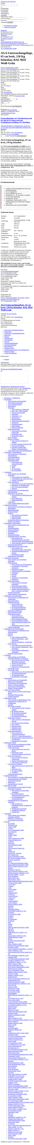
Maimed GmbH (12, 1006)
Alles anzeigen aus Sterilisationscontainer (18, 616)
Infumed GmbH (12, 987)
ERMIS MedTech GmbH (15, 937)
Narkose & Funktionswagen (20, 761)
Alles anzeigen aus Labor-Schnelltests (22, 483)
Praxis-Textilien (12, 437)
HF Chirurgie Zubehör (14, 706)
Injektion (10, 513)
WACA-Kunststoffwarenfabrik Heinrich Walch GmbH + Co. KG (19, 1126)
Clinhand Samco (12, 893)
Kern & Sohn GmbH (14, 992)
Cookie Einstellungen (10, 353)
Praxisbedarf (8, 399)
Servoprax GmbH (13, 1089)
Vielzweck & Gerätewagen (19, 762)
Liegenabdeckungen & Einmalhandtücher (20, 450)
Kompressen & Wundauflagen (16, 686)
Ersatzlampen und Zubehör (19, 741)
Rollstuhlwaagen (16, 728)
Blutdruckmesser (16, 419)
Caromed (10, 886)
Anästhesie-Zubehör (14, 817)
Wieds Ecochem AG (14, 1130)
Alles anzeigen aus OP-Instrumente (22, 564)
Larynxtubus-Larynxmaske (15, 820)
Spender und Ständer (14, 521)
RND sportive (12, 1067)
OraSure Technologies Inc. (15, 1039)
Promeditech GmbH (13, 1056)
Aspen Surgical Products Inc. (16, 848)
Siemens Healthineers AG (15, 1092)
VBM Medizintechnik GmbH (16, 1120)
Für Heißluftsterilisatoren (19, 609)
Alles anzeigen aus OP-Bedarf (16, 657)
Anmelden (10, 22)
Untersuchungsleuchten (14, 731)
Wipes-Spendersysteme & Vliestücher (22, 543)
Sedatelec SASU (13, 1082)
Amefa (10, 837)
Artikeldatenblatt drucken (8, 113)
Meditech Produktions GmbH (16, 1015)
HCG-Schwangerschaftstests (20, 487)
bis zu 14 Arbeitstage (13, 134)
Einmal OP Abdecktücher (19, 663)
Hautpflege (11, 533)
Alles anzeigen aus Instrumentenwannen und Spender (21, 548)
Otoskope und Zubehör (18, 413)
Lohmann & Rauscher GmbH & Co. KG (19, 1003)
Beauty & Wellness (13, 439)
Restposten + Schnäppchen (12, 398)
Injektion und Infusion (10, 505)
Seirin (13, 467)
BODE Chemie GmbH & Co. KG (18, 866)
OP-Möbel (15, 772)
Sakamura (11, 1072)
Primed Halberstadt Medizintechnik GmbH (20, 1054)
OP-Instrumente (12, 563)
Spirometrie (15, 414)
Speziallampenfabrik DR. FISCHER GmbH (20, 1102)
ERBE (10, 934)
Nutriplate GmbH (13, 1034)
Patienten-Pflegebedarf (10, 775)
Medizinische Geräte (10, 698)
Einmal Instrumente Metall (19, 586)
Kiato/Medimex (12, 993)
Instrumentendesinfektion (15, 545)
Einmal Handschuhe (14, 429)
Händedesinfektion (13, 528)
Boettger (10, 868)
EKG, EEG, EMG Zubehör (20, 411)
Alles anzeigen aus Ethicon (19, 637)
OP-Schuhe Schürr (13, 668)
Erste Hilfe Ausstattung (14, 789)
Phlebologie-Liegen (17, 752)
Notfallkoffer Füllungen (18, 810)
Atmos (10, 850)
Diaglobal (11, 906)
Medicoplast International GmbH (17, 1011)
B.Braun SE (11, 851)
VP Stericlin (11, 1124)
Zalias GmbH (12, 1135)
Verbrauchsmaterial (13, 696)
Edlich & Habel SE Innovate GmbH (18, 927)
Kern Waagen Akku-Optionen (20, 723)
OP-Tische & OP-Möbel (15, 764)
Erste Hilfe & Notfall (10, 785)
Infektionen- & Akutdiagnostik (20, 485)
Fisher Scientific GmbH (15, 944)
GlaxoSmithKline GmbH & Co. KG (18, 955)
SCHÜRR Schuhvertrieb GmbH (17, 1081)
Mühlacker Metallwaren (15, 1030)
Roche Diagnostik (13, 1069)
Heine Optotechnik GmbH (15, 965)
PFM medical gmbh (13, 1053)
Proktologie (15, 579)
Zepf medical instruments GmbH (17, 1138)
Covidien (10, 899)
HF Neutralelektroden (18, 714)
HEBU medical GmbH (14, 964)
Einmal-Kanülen (16, 516)
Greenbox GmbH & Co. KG (16, 960)
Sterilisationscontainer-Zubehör (20, 625)
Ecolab (10, 926)
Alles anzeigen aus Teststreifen (20, 477)
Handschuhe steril (17, 434)
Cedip (9, 888)
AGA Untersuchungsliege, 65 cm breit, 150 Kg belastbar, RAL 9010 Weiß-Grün (16, 307)
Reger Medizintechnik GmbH (16, 1064)
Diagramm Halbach (13, 909)
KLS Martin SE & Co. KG (15, 998)
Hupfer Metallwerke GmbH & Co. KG (19, 983)
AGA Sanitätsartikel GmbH (16, 830)
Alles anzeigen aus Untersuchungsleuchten (18, 733)
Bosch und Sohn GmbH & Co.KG (18, 871)
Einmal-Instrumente (13, 581)
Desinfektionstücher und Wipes (17, 536)
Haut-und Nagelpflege (18, 446)
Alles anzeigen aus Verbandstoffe (17, 680)
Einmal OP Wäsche (17, 665)
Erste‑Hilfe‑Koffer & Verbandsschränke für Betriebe (20, 794)
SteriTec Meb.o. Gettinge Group (17, 1109)
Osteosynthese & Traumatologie (17, 594)
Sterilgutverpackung (13, 602)
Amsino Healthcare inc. (14, 840)
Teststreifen (11, 475)
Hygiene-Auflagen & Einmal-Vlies (22, 444)
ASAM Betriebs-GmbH (15, 845)
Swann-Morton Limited (14, 1110)
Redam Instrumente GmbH (15, 1063)
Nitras (9, 1031)
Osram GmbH (12, 1041)
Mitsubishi (11, 1026)
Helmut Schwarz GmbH (15, 968)
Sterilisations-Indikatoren (15, 610)
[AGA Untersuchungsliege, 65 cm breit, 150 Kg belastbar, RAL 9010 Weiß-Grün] (17, 299)
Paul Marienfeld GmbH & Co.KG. (18, 1049)
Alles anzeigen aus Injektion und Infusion (20, 507)
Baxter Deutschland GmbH (16, 856)
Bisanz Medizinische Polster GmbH (18, 865)
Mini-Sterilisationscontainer (19, 619)
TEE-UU (10, 1114)
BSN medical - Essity (14, 879)
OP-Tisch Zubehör (17, 771)
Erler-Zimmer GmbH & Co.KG (17, 935)
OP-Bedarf (7, 655)
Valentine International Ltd (15, 1119)
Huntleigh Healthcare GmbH (16, 982)
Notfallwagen (15, 812)
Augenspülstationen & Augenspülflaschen (18, 798)
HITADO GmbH (13, 973)
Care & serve (12, 884)
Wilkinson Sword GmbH (15, 1132)
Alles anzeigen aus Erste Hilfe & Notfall (19, 787)
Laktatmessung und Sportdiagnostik (18, 490)
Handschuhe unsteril (17, 436)
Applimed (11, 841)
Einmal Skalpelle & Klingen (20, 587)
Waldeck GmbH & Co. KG (16, 1129)
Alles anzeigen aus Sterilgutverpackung (17, 605)
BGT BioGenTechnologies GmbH (18, 863)
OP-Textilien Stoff (13, 670)
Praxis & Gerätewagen (14, 756)
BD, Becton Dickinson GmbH (16, 858)
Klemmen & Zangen (17, 569)
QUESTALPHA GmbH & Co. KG (18, 1059)
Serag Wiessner (12, 643)
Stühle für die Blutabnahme (16, 746)
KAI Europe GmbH (13, 990)
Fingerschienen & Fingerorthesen (17, 683)
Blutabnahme (12, 508)
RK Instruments (12, 1066)
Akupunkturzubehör (14, 457)
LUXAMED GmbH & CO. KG (17, 1005)
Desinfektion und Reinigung (12, 523)
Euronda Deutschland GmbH (16, 940)
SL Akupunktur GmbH (14, 1096)
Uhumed (10, 1115)
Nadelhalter (15, 573)
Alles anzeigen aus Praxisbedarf (17, 401)
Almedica (11, 833)
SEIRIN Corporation (14, 1084)
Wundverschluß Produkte (15, 653)
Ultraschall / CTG (17, 416)
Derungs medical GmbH (15, 904)
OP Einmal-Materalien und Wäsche (18, 658)
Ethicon (10, 635)
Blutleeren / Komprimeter (15, 818)
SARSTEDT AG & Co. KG (16, 1076)
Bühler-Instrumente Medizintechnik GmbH (20, 881)
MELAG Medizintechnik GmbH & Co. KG (20, 1020)
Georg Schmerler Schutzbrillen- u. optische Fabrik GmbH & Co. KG (20, 949)
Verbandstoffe (8, 678)
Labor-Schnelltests (13, 482)
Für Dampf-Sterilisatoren (19, 607)
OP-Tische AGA (16, 769)
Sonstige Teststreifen (17, 480)
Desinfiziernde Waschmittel (19, 676)
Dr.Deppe (11, 916)
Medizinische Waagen (14, 718)
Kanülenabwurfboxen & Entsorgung (18, 520)
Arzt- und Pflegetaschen (15, 404)
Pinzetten (14, 574)
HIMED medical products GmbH (17, 972)
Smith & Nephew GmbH (15, 1097)
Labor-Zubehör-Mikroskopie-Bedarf (18, 503)
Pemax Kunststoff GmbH (15, 1051)
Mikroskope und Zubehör (15, 493)
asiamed (14, 465)
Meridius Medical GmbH (15, 1023)
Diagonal (10, 907)
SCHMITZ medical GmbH (16, 1077)
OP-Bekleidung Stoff (18, 675)
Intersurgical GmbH (13, 988)
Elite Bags (11, 931)
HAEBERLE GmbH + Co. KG (17, 962)
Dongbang (11, 912)
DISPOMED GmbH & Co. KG (17, 911)
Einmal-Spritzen (16, 518)
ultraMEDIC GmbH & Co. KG (17, 1117)
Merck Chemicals (13, 1021)
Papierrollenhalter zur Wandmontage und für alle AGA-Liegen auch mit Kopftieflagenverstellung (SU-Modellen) (16, 120)
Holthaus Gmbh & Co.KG (15, 975)
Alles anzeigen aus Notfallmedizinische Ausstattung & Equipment (22, 805)
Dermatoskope (16, 417)
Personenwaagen (16, 726)
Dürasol (10, 924)
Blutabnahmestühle (13, 510)
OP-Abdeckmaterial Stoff (19, 673)
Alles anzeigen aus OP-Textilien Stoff (22, 672)
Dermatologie (12, 406)
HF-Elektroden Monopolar (19, 716)
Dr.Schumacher (12, 919)
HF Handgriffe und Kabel (19, 713)
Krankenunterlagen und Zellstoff (17, 779)
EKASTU (11, 929)
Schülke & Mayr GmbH (15, 1079)
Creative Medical (13, 901)
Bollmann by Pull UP (14, 870)
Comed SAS (11, 898)
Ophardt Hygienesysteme (15, 1038)
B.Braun (10, 634)
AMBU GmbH (12, 835)
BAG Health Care (13, 855)
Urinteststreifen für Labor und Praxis (22, 479)
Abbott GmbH (12, 827)
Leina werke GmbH (13, 1000)
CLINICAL (11, 894)
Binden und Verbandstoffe (15, 681)
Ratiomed (11, 1061)
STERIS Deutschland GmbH (16, 1105)
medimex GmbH (13, 1013)
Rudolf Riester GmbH (14, 1071)
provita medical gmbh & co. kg (17, 1058)
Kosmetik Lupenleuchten (19, 447)
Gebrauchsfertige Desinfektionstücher (22, 541)
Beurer (10, 861)
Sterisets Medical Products (15, 1107)
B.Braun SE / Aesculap (14, 853)
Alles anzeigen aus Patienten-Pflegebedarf (20, 777)
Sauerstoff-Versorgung (14, 780)
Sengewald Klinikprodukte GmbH (18, 1086)
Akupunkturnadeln (13, 460)
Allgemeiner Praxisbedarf (15, 403)
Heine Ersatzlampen (17, 427)
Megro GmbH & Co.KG (15, 1018)
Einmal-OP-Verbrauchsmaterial (20, 667)
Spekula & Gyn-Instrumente (20, 578)
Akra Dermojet (12, 832)
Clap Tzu (10, 891)
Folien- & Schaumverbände (16, 685)
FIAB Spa (11, 942)
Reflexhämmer (16, 426)
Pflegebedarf (11, 782)
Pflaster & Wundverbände (15, 688)
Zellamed (10, 1137)
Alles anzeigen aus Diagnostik (20, 409)
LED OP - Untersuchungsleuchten (21, 736)
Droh (9, 922)
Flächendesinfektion (13, 535)
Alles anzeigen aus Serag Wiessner (21, 645)
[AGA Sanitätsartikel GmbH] (9, 67)
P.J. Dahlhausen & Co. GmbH (16, 1044)
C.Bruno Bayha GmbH (14, 883)
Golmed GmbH (12, 957)
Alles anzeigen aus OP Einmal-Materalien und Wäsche (20, 661)
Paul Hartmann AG (13, 1048)
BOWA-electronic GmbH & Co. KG (18, 873)
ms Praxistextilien (13, 1028)
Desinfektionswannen (18, 554)
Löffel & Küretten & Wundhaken (21, 571)
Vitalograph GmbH (13, 1122)
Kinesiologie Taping (14, 459)
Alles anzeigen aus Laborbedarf (17, 474)
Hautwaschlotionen (13, 530)
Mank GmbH (12, 1008)
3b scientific (11, 823)
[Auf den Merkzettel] (1, 108)
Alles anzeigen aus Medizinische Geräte (19, 700)
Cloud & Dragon (13, 896)
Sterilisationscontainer (14, 614)
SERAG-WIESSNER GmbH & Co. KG (19, 1087)
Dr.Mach (10, 917)
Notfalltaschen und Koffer (19, 808)
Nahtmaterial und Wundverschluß (14, 629)
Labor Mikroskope (17, 498)
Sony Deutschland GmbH (15, 1100)
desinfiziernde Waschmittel (15, 556)
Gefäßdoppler (12, 703)
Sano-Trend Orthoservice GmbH (17, 1074)
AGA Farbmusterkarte (7, 271)
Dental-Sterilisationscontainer (20, 620)
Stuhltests (14, 488)
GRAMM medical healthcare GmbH (18, 959)
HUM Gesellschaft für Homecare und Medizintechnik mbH (19, 979)
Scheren (14, 576)
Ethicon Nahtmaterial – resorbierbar (22, 642)
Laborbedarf (7, 472)
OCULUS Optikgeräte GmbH (16, 1036)
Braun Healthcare (13, 876)
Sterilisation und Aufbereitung (12, 596)
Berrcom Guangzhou (14, 860)
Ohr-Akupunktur (16, 470)
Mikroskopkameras (17, 500)
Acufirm (10, 828)
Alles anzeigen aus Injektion (20, 515)
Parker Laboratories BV (15, 1046)
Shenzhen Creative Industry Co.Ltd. (18, 1091)
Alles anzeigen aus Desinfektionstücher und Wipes (20, 539)
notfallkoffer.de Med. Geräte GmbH (18, 1033)
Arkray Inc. (11, 843)
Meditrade (11, 1016)
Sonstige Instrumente (14, 592)
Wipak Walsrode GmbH (15, 1133)
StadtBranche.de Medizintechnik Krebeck (13, 386)
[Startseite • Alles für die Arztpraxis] (8, 1)
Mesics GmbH (12, 1025)
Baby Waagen (16, 724)
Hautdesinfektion (13, 531)
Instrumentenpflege (13, 601)
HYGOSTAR (12, 985)
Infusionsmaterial (13, 512)
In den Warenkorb (16, 106)
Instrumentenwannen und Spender (18, 546)
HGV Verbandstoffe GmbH (16, 970)
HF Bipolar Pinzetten (18, 711)
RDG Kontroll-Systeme (15, 612)
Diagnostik (11, 408)
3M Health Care (12, 825)
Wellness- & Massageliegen (19, 449)
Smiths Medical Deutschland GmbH (18, 1099)
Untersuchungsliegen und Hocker (21, 754)
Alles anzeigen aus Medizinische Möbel (19, 744)
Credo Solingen (12, 902)
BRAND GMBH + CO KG (16, 874)
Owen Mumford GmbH (15, 1043)
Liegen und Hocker (13, 747)
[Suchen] (1, 7)
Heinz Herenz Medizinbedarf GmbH (18, 967)
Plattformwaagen (16, 729)
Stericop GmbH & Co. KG (15, 1104)
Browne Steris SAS (13, 878)
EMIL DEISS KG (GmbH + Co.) (17, 932)
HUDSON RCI (12, 977)
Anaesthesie (7, 813)
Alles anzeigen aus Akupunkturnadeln (17, 463)
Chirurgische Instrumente (11, 558)
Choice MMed (12, 889)
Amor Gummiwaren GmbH (16, 838)
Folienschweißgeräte (14, 627)
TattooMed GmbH (13, 1112)
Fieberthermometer (17, 424)
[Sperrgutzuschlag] (19, 96)
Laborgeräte (11, 502)
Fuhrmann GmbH (13, 947)
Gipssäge (10, 705)
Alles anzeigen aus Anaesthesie (17, 815)
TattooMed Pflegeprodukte (15, 695)
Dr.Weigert (11, 921)
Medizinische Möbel (10, 742)
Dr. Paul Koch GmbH (14, 914)
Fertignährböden (12, 492)
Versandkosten (8, 92)
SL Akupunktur (16, 469)
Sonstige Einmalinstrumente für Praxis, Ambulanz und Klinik (21, 590)
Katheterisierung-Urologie (15, 784)
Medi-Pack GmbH (13, 1010)
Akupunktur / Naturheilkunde (12, 452)
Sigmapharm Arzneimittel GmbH (17, 1094)
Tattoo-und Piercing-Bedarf (12, 690)
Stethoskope (15, 422)
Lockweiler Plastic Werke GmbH (17, 1001)
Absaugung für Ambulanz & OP (17, 701)
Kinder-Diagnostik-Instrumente (20, 421)
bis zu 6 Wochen (12, 110)
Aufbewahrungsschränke (15, 774)
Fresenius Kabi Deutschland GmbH (18, 945)
